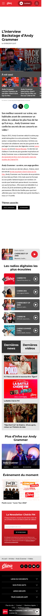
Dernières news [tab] (11, 346)
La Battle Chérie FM (12, 401)
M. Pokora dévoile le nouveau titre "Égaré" (20, 376)
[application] (20, 59)
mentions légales (30, 540)
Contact (19, 605)
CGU (13, 608)
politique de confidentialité (11, 542)
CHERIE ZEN (22, 291)
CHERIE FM (21, 278)
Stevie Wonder (21, 149)
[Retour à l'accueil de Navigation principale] (9, 3)
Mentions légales (30, 605)
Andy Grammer (10, 462)
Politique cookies (24, 608)
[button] (20, 59)
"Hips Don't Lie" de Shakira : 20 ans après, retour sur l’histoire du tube (20, 426)
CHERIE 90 (21, 316)
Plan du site (10, 605)
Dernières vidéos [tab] (30, 346)
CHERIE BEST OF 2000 (21, 254)
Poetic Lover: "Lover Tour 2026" (14, 503)
